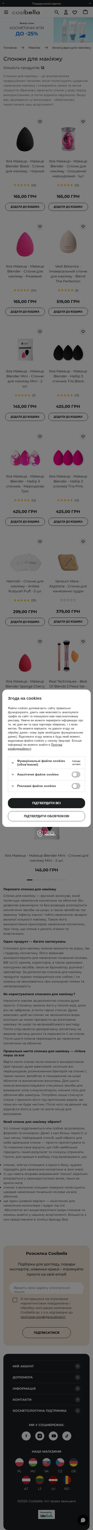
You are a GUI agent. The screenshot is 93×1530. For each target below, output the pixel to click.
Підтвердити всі (46, 803)
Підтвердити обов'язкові (46, 816)
